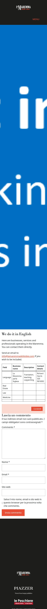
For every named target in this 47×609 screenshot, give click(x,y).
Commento (8, 427)
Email (5, 474)
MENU (36, 19)
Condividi (37, 409)
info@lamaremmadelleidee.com (18, 356)
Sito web (6, 486)
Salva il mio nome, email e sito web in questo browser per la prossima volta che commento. (22, 502)
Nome (6, 461)
